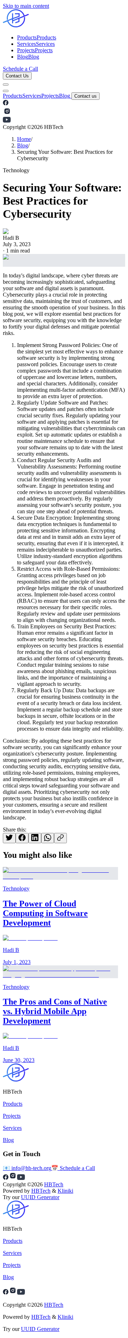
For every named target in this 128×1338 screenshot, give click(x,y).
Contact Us (17, 75)
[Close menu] (6, 91)
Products (12, 96)
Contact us (85, 96)
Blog (64, 96)
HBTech (53, 1184)
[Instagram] (13, 1293)
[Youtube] (21, 1293)
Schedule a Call (20, 69)
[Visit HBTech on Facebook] (6, 104)
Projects (50, 96)
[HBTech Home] (64, 19)
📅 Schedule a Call (73, 1168)
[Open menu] (6, 84)
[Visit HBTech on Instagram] (7, 113)
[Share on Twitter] (9, 838)
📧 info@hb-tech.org (27, 1168)
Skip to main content (26, 6)
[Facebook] (6, 1293)
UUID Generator (40, 1197)
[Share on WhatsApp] (47, 838)
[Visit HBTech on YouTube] (7, 121)
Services (31, 96)
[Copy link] (60, 838)
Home (24, 139)
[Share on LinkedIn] (34, 838)
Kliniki (65, 1191)
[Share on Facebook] (22, 838)
